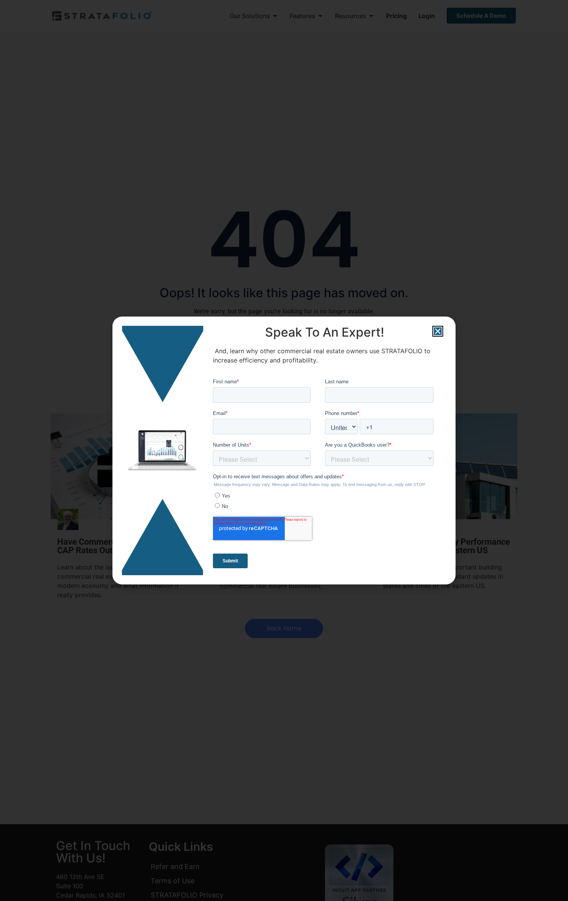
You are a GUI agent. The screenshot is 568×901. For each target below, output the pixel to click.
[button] (438, 331)
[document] (284, 450)
